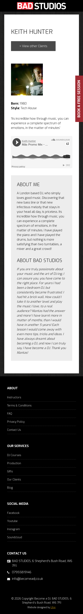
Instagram (13, 529)
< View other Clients (33, 46)
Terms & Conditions (19, 405)
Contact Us (14, 430)
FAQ (9, 414)
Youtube (12, 521)
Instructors (14, 397)
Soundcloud (14, 537)
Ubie (53, 607)
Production (14, 463)
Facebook (13, 513)
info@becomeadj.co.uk (27, 579)
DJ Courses (14, 455)
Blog (10, 488)
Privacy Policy (16, 422)
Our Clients (14, 479)
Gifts (10, 471)
